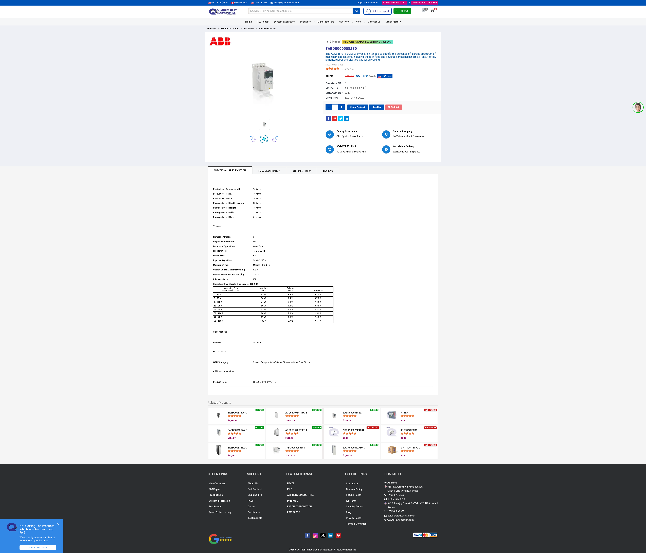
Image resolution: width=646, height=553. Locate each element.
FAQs (251, 500)
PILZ (289, 489)
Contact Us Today (38, 547)
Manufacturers (325, 21)
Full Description (269, 170)
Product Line (216, 495)
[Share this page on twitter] (340, 118)
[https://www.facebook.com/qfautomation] (307, 535)
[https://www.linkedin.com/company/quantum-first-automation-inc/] (330, 535)
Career (251, 506)
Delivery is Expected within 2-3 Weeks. (367, 41)
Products (305, 21)
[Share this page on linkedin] (346, 118)
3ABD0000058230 (267, 28)
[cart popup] (432, 11)
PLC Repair (263, 21)
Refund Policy (353, 495)
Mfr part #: (332, 88)
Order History (393, 21)
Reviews (328, 170)
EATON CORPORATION (299, 506)
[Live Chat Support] (638, 107)
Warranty (351, 500)
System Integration (284, 21)
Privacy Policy (353, 518)
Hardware (249, 28)
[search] (356, 11)
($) (218, 2)
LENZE (290, 483)
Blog (348, 512)
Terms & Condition (356, 523)
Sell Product (255, 489)
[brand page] (220, 41)
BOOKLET (394, 2)
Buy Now (377, 107)
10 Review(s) (347, 69)
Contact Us (374, 21)
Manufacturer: (334, 92)
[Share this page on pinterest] (334, 118)
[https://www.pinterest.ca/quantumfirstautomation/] (338, 535)
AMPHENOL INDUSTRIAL (300, 495)
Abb (237, 28)
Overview (344, 21)
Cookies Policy (354, 489)
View (358, 21)
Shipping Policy (354, 506)
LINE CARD (424, 2)
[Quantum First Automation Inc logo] (223, 11)
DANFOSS (292, 500)
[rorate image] (253, 138)
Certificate (254, 512)
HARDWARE (332, 65)
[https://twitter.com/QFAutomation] (323, 535)
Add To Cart (358, 107)
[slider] (332, 68)
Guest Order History (220, 512)
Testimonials (255, 518)
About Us (253, 483)
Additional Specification (230, 170)
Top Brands (215, 506)
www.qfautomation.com (400, 520)
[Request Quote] (424, 11)
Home (248, 21)
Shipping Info (255, 495)
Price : (330, 76)
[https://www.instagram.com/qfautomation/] (315, 535)
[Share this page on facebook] (328, 118)
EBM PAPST (293, 512)
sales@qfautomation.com (286, 2)
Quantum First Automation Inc (339, 549)
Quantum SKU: (334, 83)
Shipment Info (302, 170)
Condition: (332, 97)
